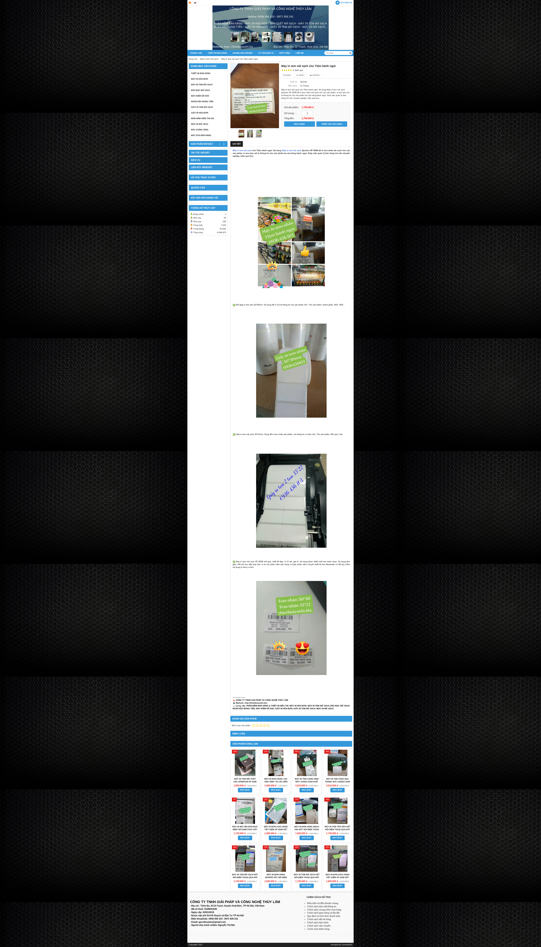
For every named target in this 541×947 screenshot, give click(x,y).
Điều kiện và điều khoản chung (322, 903)
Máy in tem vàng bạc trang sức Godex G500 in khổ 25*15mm (337, 782)
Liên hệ (299, 53)
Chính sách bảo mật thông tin (321, 906)
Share (287, 75)
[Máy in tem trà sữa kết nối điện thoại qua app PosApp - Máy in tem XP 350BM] (337, 811)
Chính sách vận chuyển (319, 926)
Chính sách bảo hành (318, 922)
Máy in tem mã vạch (201, 84)
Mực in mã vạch (199, 124)
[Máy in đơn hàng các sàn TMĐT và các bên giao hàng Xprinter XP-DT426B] (276, 763)
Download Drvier (242, 53)
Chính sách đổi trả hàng (319, 919)
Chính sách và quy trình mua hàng (324, 910)
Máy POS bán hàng (201, 135)
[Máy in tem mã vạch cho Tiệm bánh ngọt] (254, 95)
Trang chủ (196, 53)
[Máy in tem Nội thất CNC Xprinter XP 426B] (245, 763)
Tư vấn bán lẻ (266, 53)
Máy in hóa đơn (199, 79)
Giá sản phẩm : (291, 107)
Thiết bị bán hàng (217, 53)
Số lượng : (289, 113)
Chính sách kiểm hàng (318, 929)
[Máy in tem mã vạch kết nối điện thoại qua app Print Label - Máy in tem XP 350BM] (307, 858)
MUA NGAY (245, 790)
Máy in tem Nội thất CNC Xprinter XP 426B (245, 780)
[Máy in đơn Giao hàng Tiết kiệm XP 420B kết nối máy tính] (276, 811)
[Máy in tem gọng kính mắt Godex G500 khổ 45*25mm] (307, 763)
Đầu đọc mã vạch (200, 90)
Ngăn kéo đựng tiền (202, 101)
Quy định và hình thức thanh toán (323, 916)
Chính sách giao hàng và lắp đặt (323, 913)
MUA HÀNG (299, 124)
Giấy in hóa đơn (199, 113)
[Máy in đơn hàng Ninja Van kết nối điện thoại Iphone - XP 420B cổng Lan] (307, 811)
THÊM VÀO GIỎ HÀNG (331, 124)
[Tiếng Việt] (190, 3)
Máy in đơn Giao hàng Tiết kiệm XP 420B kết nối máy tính (276, 829)
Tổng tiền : (289, 118)
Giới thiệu (284, 53)
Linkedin (315, 75)
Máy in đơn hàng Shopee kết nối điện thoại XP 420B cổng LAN (276, 877)
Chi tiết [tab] (236, 144)
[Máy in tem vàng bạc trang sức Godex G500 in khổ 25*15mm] (337, 763)
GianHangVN (347, 945)
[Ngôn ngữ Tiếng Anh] (195, 3)
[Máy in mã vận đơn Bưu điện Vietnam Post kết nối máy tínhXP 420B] (245, 811)
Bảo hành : (293, 86)
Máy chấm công (199, 130)
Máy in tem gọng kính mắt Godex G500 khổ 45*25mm (307, 782)
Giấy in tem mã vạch (202, 107)
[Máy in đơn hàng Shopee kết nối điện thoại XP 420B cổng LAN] (276, 858)
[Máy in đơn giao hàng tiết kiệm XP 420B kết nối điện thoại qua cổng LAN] (337, 858)
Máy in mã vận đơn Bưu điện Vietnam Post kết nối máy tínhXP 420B (245, 829)
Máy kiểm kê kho (200, 96)
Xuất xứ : (294, 82)
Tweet (301, 75)
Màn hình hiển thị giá (202, 118)
